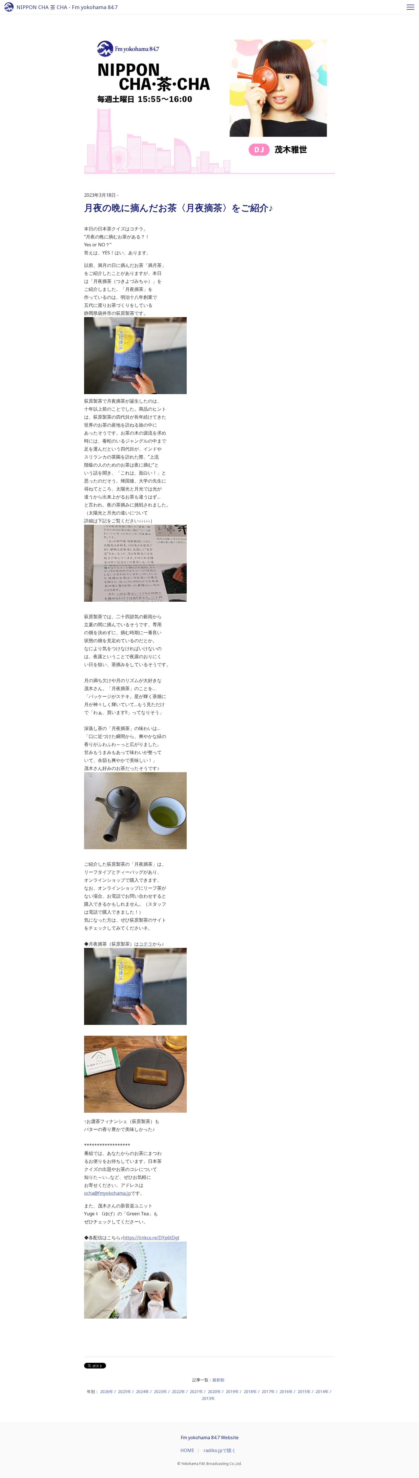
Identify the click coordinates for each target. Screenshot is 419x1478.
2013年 (208, 1398)
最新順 (218, 1379)
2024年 (142, 1391)
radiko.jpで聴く (220, 1450)
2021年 (196, 1391)
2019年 (232, 1391)
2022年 (178, 1391)
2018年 (250, 1391)
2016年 (286, 1391)
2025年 (124, 1391)
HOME (187, 1450)
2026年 (106, 1391)
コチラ (145, 944)
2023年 (160, 1391)
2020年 (214, 1391)
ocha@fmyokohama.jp (107, 1193)
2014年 (322, 1391)
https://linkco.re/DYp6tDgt (151, 1237)
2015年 (304, 1391)
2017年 (268, 1391)
